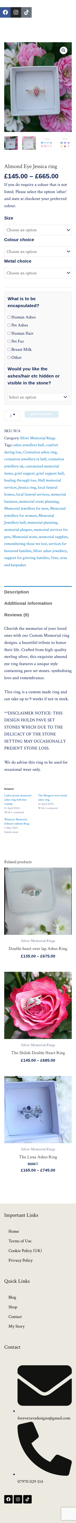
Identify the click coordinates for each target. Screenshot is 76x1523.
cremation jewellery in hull (25, 459)
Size (8, 218)
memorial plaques (18, 529)
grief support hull (50, 473)
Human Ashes (23, 317)
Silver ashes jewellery (50, 551)
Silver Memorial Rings (38, 438)
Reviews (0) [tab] (16, 614)
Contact (15, 1316)
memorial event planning (39, 501)
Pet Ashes (19, 325)
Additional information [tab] (28, 603)
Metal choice (17, 261)
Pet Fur (17, 341)
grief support (25, 473)
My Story (16, 1326)
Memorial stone (24, 536)
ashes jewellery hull (28, 445)
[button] (63, 50)
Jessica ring (27, 487)
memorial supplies (53, 536)
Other (16, 357)
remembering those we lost (25, 543)
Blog (12, 1297)
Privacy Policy (20, 1260)
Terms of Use (19, 1241)
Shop (12, 1307)
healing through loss (20, 480)
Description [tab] (16, 591)
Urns (54, 557)
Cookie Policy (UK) (25, 1250)
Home (13, 1231)
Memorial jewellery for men (26, 508)
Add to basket (41, 414)
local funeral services (32, 494)
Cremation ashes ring (40, 452)
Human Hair (22, 333)
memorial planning (42, 522)
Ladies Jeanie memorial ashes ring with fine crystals (17, 800)
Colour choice (19, 239)
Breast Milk (21, 349)
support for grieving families (26, 557)
